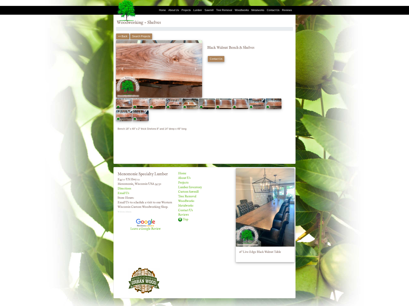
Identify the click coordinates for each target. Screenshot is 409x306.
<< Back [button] (122, 36)
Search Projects (141, 36)
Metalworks (257, 10)
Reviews (287, 10)
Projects (186, 10)
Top (185, 219)
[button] (122, 69)
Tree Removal (224, 10)
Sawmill (209, 10)
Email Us (123, 193)
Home (162, 10)
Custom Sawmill (188, 192)
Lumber (197, 10)
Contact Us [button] (216, 58)
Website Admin (124, 211)
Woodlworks (242, 10)
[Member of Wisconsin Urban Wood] (144, 281)
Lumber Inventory (190, 187)
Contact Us (273, 10)
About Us (173, 10)
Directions (124, 189)
